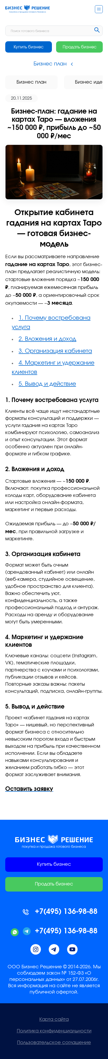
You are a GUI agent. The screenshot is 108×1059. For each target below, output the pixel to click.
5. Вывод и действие (47, 384)
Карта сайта (54, 1019)
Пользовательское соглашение (54, 1042)
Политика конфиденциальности (54, 1031)
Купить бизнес (29, 47)
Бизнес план (31, 82)
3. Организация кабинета (55, 351)
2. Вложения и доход (47, 339)
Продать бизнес (79, 47)
